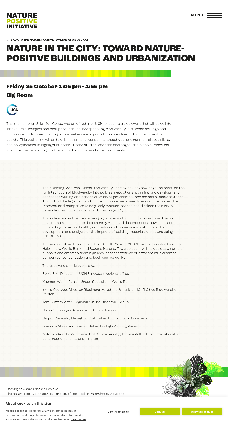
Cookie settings (118, 411)
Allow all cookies (202, 411)
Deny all (160, 411)
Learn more (78, 419)
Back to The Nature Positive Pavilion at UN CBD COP (50, 40)
